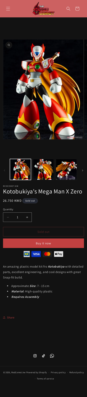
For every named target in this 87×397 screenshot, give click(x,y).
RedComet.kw (18, 372)
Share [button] (11, 317)
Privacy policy (58, 372)
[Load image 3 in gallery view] (66, 169)
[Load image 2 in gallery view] (43, 169)
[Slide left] (4, 170)
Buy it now (43, 243)
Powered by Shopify (36, 372)
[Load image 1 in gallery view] (20, 169)
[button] (8, 8)
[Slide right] (82, 170)
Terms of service (45, 378)
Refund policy (76, 372)
